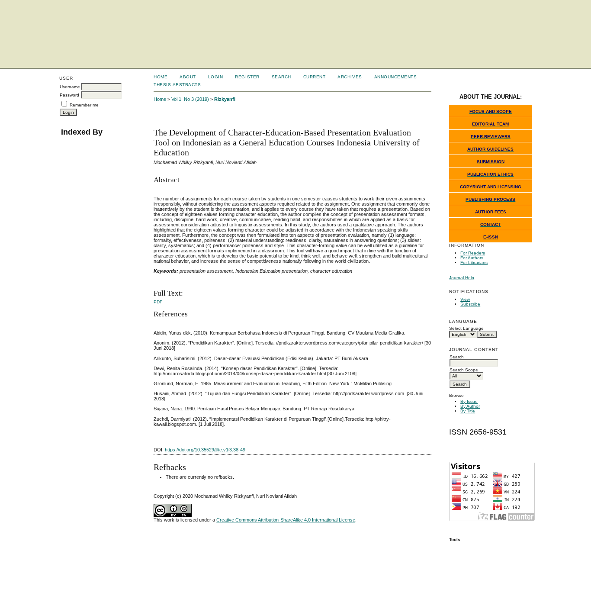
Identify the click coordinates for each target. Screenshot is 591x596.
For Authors (471, 257)
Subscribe (470, 304)
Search (281, 76)
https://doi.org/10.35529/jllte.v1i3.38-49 (205, 449)
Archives (349, 76)
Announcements (395, 76)
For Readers (472, 253)
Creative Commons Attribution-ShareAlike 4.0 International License (285, 519)
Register (247, 76)
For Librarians (474, 262)
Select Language (466, 328)
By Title (467, 411)
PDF (158, 302)
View (465, 299)
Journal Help (461, 277)
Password (69, 95)
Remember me (84, 105)
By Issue (469, 401)
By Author (470, 406)
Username (70, 86)
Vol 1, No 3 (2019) (190, 99)
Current (314, 76)
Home (160, 76)
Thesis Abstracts (177, 84)
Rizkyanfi (224, 99)
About (188, 76)
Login (215, 76)
